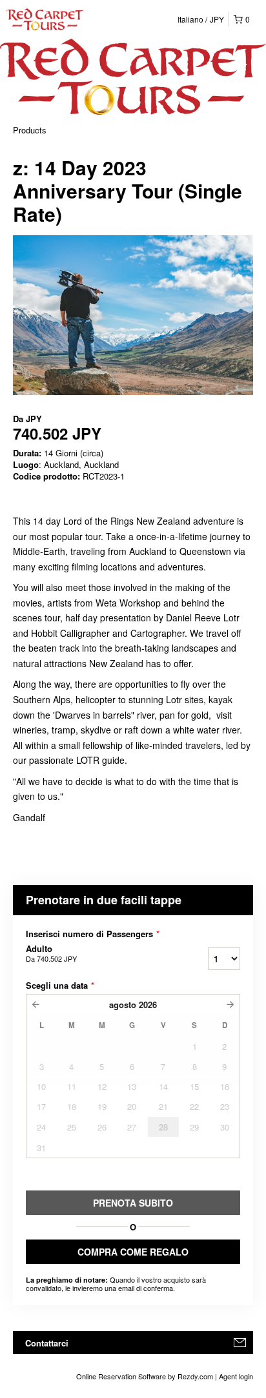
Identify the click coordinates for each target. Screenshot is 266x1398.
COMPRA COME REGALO (133, 1251)
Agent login (236, 1376)
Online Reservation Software (121, 1376)
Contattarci (46, 1343)
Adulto (51, 953)
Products (29, 130)
